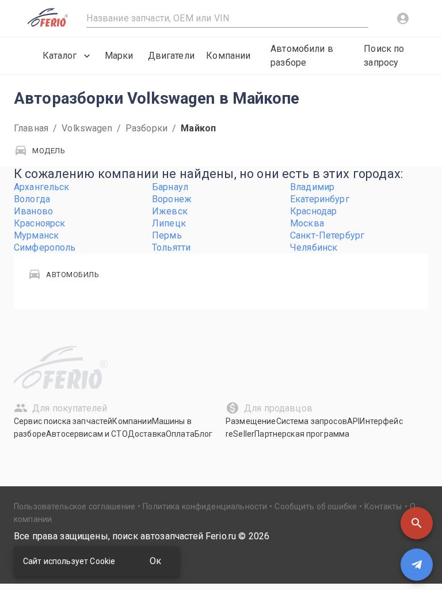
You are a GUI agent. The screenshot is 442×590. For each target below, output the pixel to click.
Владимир (312, 186)
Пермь (167, 235)
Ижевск (170, 211)
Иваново (33, 211)
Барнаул (170, 186)
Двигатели (171, 55)
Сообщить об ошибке (316, 506)
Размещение (251, 421)
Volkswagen (87, 128)
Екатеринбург (319, 199)
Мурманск (36, 235)
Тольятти (171, 247)
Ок (155, 560)
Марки (119, 55)
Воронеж (172, 199)
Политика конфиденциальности (205, 506)
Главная (31, 128)
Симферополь (45, 247)
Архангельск (42, 186)
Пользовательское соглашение (74, 506)
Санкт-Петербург (327, 235)
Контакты (383, 506)
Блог (204, 433)
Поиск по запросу (384, 55)
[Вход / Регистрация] (402, 18)
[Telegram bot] (417, 565)
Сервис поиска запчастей (63, 421)
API (353, 421)
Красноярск (40, 223)
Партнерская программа (301, 433)
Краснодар (313, 211)
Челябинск (313, 247)
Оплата (180, 433)
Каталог (60, 55)
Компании (228, 55)
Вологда (32, 199)
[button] (417, 523)
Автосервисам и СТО (87, 433)
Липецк (169, 223)
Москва (307, 223)
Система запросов (311, 421)
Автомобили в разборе (301, 55)
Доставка (147, 433)
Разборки (146, 128)
